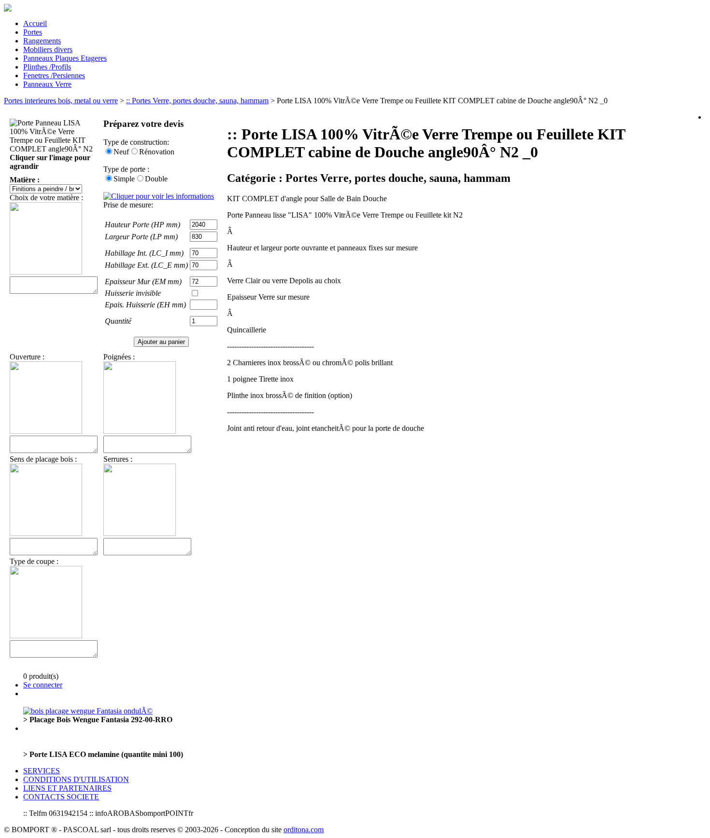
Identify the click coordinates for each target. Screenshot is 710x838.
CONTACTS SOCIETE (61, 797)
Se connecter (42, 685)
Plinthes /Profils (47, 67)
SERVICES (41, 771)
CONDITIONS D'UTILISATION (76, 779)
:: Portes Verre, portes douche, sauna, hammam (197, 100)
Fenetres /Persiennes (54, 75)
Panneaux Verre (47, 84)
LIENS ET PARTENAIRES (67, 788)
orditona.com (304, 829)
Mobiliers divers (47, 49)
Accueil (35, 23)
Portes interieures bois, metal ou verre (61, 100)
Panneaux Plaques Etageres (65, 58)
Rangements (42, 41)
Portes (32, 32)
